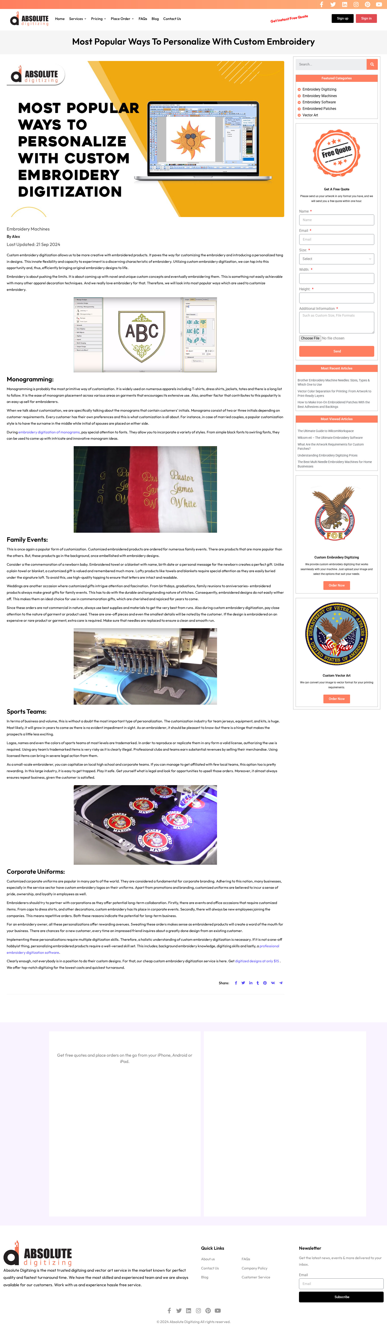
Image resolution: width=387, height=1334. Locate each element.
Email (304, 230)
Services (76, 18)
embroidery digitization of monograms (49, 432)
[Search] (372, 64)
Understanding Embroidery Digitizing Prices (327, 455)
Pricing (97, 18)
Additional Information (317, 308)
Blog (155, 18)
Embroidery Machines (28, 229)
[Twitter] (333, 4)
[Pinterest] (367, 4)
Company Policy (254, 1268)
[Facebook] (321, 4)
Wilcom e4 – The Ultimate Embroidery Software (330, 437)
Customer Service (256, 1277)
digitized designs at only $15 (257, 961)
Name (304, 211)
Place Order (120, 18)
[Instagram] (356, 4)
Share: (224, 983)
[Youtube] (379, 4)
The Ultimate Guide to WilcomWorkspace (326, 431)
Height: (305, 289)
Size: (303, 250)
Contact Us (172, 18)
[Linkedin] (344, 4)
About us (208, 1259)
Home (60, 18)
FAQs (143, 18)
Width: (304, 269)
